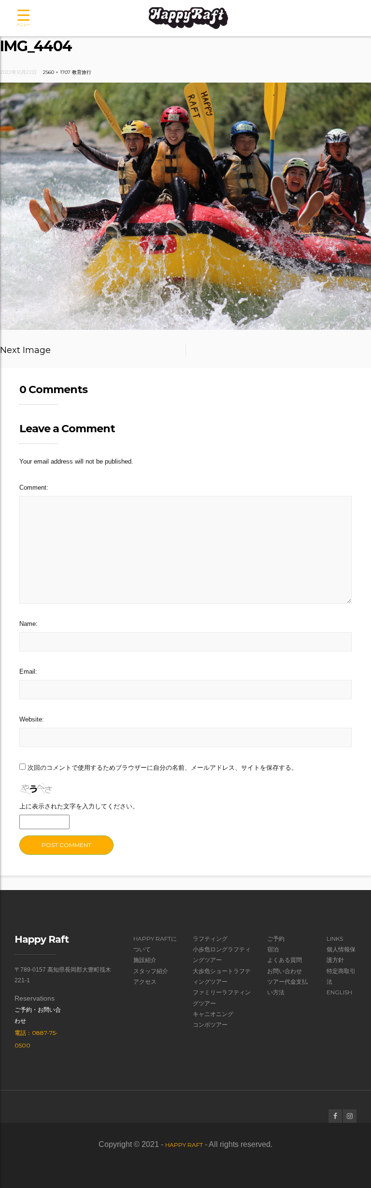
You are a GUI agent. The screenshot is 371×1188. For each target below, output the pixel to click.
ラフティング (210, 938)
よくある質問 (284, 959)
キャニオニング (213, 1014)
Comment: (33, 487)
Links (335, 938)
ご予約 (276, 938)
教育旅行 (81, 72)
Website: (31, 719)
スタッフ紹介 (150, 971)
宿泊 (273, 949)
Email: (28, 671)
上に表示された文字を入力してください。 (79, 806)
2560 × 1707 (57, 72)
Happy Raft (184, 1144)
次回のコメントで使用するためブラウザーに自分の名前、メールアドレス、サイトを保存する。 (163, 767)
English (339, 992)
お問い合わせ (284, 971)
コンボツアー (210, 1024)
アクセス (145, 981)
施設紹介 (145, 959)
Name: (28, 623)
